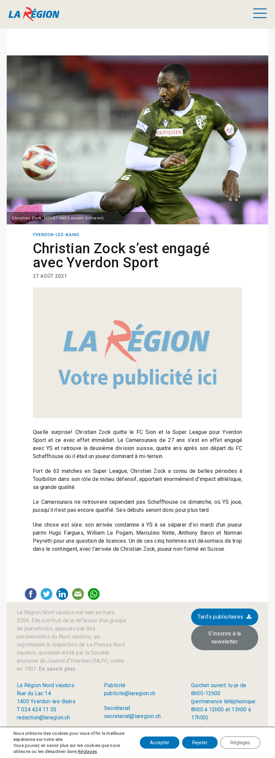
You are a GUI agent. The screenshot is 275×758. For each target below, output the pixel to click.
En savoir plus (56, 669)
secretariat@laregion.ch (132, 716)
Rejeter (200, 742)
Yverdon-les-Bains (56, 234)
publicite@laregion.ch (130, 693)
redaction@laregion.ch (43, 717)
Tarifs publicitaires (220, 617)
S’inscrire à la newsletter (224, 637)
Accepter (159, 742)
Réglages (87, 751)
